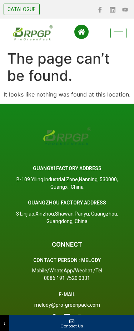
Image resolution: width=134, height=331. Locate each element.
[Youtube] (125, 9)
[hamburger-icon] (118, 33)
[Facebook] (100, 9)
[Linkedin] (112, 9)
